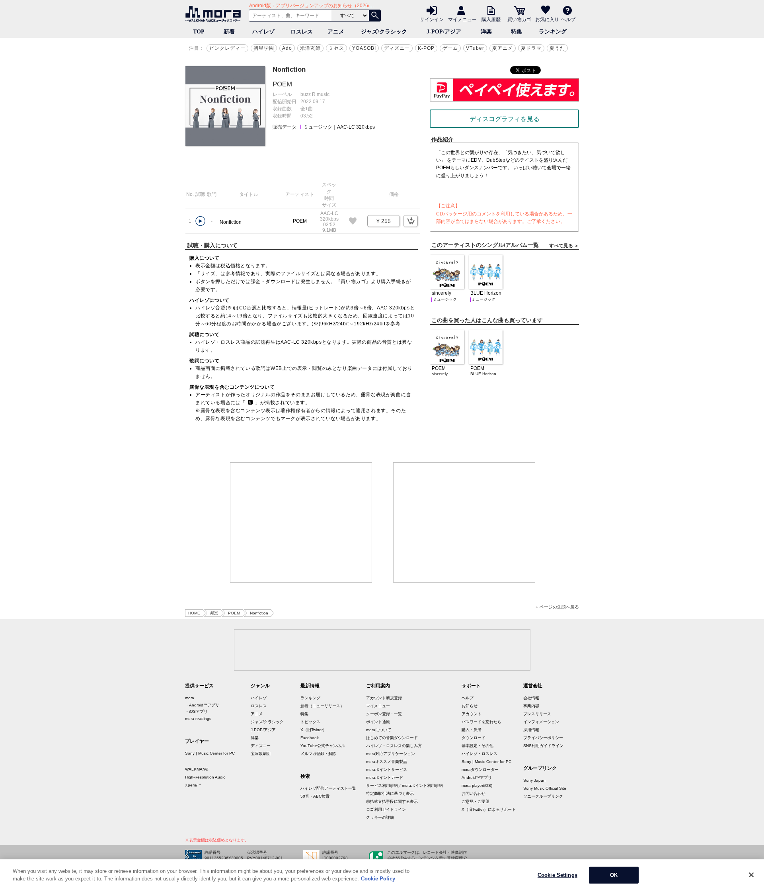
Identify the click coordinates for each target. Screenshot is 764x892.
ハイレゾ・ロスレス (479, 753)
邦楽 (214, 613)
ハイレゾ (263, 32)
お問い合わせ (473, 793)
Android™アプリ (477, 777)
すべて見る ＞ (564, 245)
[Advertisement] (301, 522)
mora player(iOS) (477, 785)
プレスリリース (537, 714)
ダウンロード (473, 738)
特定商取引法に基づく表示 (390, 793)
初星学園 (263, 48)
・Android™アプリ (202, 705)
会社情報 (531, 698)
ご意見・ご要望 (475, 801)
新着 (229, 32)
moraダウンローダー (480, 769)
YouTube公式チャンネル (322, 745)
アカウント (471, 714)
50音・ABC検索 (314, 796)
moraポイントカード (384, 777)
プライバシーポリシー (543, 738)
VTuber (475, 48)
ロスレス (301, 32)
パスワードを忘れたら (481, 722)
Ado (287, 48)
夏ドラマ (531, 48)
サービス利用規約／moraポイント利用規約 (404, 785)
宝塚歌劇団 (261, 753)
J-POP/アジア (444, 32)
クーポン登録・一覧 (384, 714)
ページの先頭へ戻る (559, 607)
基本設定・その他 (477, 745)
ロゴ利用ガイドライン (386, 809)
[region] (382, 875)
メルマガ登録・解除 (318, 753)
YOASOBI (364, 48)
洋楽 (486, 32)
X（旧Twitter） (313, 730)
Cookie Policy (378, 879)
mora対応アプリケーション (390, 753)
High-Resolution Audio (205, 777)
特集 (516, 32)
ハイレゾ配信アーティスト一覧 (328, 788)
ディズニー (397, 48)
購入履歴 (491, 19)
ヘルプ (568, 19)
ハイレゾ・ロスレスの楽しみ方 (394, 745)
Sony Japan (534, 780)
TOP (199, 32)
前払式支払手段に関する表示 (392, 801)
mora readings (198, 718)
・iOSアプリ (196, 711)
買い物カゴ (519, 19)
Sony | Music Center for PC (210, 753)
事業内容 (531, 706)
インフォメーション (541, 722)
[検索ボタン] (374, 15)
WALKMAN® (196, 769)
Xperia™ (193, 785)
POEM (282, 84)
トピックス (310, 722)
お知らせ (469, 706)
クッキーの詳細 (380, 817)
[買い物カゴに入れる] (410, 221)
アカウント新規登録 (384, 698)
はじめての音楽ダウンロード (392, 738)
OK (614, 875)
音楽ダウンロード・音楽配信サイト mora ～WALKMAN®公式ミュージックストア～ (215, 14)
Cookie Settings (557, 875)
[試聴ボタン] (200, 221)
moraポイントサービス (386, 769)
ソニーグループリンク (543, 796)
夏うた (557, 48)
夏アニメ (502, 48)
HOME (194, 613)
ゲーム (450, 48)
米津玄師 (310, 48)
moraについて (378, 730)
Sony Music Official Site (544, 788)
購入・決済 (471, 730)
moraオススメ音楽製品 (386, 761)
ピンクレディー (227, 48)
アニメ (335, 32)
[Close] (751, 875)
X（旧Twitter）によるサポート (489, 809)
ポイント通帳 (378, 722)
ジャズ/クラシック (384, 32)
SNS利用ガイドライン (543, 745)
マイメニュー (462, 19)
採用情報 (531, 730)
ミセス (336, 48)
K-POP (426, 48)
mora (189, 698)
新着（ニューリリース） (322, 706)
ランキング (553, 32)
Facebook (309, 738)
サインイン (432, 19)
